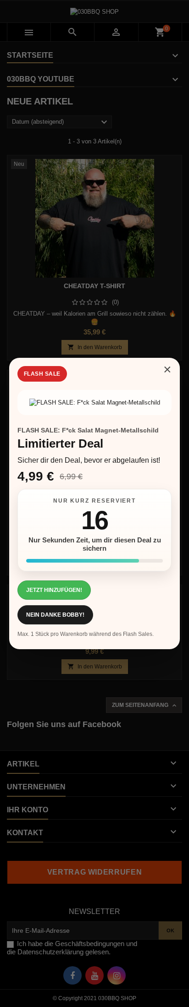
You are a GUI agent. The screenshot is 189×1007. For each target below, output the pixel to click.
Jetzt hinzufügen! (54, 590)
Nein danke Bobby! (55, 615)
